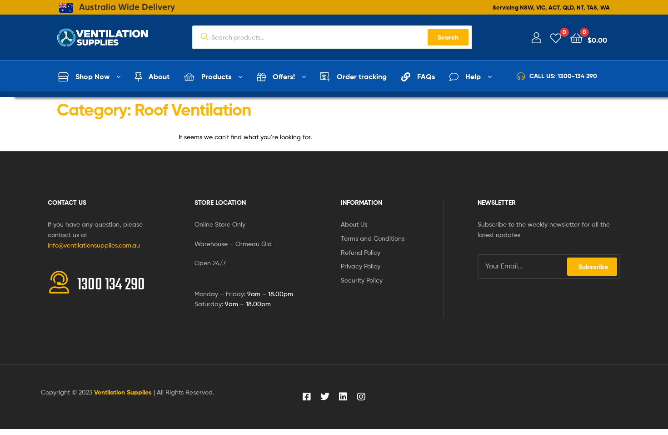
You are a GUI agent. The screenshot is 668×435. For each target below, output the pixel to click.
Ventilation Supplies (124, 392)
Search (448, 37)
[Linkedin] (343, 396)
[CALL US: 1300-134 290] (521, 76)
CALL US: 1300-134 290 (563, 76)
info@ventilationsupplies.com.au (94, 245)
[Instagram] (361, 396)
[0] (555, 37)
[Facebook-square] (306, 396)
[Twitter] (324, 396)
